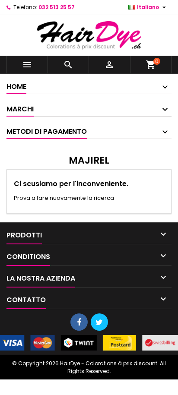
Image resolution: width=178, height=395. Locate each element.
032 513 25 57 (56, 7)
